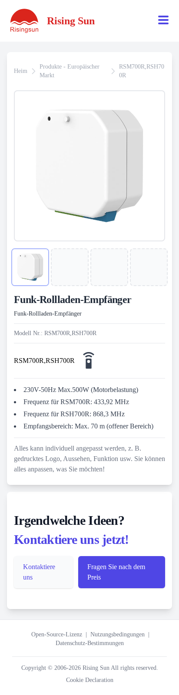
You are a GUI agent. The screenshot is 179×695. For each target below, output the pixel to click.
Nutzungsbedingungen (117, 634)
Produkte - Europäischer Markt (69, 71)
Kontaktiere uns (39, 572)
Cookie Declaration (89, 680)
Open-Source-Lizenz (56, 634)
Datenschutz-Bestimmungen (90, 643)
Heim (20, 71)
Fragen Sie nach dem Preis (116, 572)
